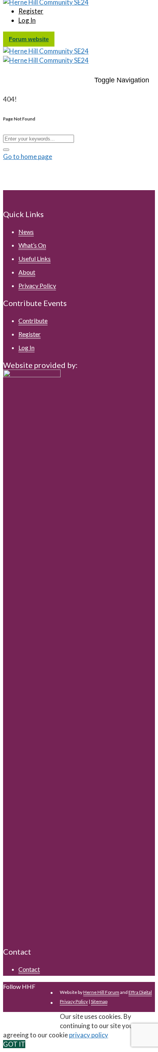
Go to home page (27, 156)
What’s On (32, 245)
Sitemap (99, 1001)
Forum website (29, 39)
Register (30, 11)
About (26, 272)
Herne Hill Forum (101, 992)
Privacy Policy (37, 285)
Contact (29, 969)
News (26, 231)
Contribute (33, 320)
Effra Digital (140, 992)
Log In (27, 20)
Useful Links (34, 258)
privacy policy (88, 1035)
